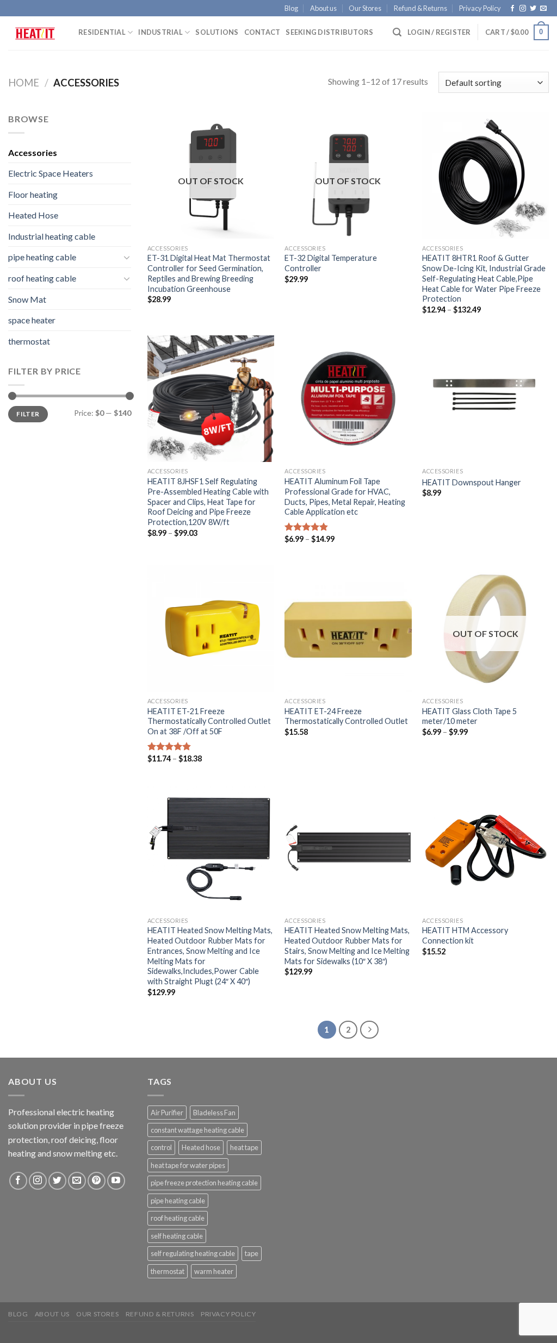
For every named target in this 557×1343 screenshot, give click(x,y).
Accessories (32, 152)
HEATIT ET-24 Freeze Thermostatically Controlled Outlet (346, 716)
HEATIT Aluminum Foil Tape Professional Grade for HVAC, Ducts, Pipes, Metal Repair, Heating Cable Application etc (344, 496)
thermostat (29, 341)
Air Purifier (167, 1112)
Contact (262, 32)
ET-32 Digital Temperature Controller (330, 263)
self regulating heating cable (193, 1253)
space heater (31, 320)
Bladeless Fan (214, 1112)
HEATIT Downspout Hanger (471, 482)
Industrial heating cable (51, 236)
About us (323, 8)
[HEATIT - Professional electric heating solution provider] (35, 34)
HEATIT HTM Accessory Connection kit (465, 935)
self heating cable (177, 1236)
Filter (27, 414)
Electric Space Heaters (50, 173)
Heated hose (201, 1147)
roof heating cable (42, 278)
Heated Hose (33, 215)
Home (23, 83)
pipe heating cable (42, 257)
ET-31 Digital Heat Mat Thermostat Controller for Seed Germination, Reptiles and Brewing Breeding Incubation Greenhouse (208, 273)
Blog (291, 8)
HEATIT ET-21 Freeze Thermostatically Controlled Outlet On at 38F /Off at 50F (209, 721)
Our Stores (365, 8)
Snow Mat (27, 299)
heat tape (244, 1147)
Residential (102, 32)
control (161, 1147)
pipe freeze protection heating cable (204, 1182)
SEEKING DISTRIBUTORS (329, 32)
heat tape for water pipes (188, 1165)
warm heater (213, 1271)
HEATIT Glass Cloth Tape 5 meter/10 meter (469, 716)
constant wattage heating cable (197, 1130)
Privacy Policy (480, 8)
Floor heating (33, 194)
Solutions (216, 32)
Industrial (160, 32)
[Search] (397, 32)
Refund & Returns (420, 8)
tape (251, 1253)
